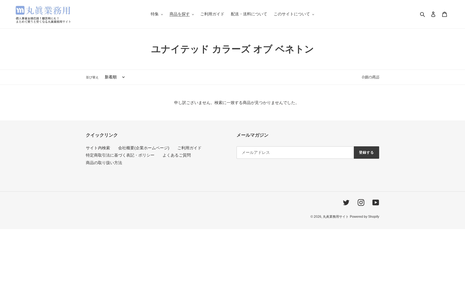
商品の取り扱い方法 (104, 162)
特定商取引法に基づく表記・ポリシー (120, 155)
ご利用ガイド (189, 148)
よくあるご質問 (177, 155)
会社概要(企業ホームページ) (143, 148)
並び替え (92, 77)
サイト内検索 (98, 148)
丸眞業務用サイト (336, 217)
